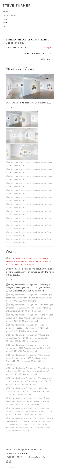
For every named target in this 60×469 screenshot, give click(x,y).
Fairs (5, 19)
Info (5, 26)
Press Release (32, 53)
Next (12, 108)
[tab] (48, 47)
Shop (5, 22)
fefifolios (10, 467)
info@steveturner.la (35, 457)
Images (48, 47)
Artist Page (46, 59)
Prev (7, 108)
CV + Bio (47, 53)
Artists (6, 12)
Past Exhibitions (10, 15)
